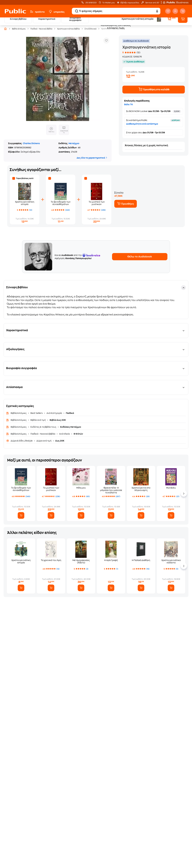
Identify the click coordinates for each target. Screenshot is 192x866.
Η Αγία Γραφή (111, 560)
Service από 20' (152, 3)
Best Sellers (36, 413)
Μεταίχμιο (74, 143)
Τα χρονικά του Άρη (51, 560)
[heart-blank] (168, 11)
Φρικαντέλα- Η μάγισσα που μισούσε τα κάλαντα (111, 490)
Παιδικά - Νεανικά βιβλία (43, 434)
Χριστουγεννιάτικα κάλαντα (171, 561)
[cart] (182, 11)
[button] (177, 2)
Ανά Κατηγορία (54, 413)
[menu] (31, 11)
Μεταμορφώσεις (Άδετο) (81, 561)
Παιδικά (69, 413)
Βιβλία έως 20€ (57, 420)
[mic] (157, 11)
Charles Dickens (31, 143)
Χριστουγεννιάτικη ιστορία (21, 561)
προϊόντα (40, 12)
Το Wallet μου (108, 3)
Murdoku (171, 488)
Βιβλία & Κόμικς (19, 413)
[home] (15, 11)
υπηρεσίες (59, 12)
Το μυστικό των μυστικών (51, 489)
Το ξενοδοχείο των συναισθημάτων (21, 489)
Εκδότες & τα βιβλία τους (43, 427)
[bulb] (50, 11)
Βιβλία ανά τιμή (38, 420)
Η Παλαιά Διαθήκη (141, 560)
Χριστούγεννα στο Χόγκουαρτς (141, 489)
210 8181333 (91, 3)
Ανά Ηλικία (64, 434)
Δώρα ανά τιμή (44, 441)
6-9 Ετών (78, 434)
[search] (76, 11)
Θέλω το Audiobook (139, 256)
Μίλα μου (81, 488)
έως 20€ (59, 441)
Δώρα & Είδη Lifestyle (22, 441)
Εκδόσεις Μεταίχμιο (70, 427)
